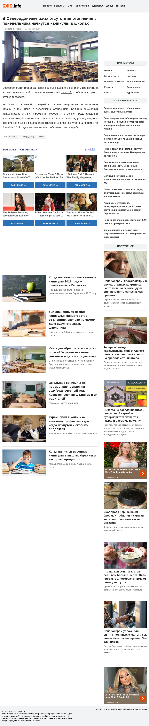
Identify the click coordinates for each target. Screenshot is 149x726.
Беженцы (131, 70)
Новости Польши (136, 81)
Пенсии (108, 70)
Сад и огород (134, 87)
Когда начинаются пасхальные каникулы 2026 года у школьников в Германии (72, 281)
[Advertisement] (50, 250)
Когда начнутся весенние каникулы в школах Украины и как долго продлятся (72, 455)
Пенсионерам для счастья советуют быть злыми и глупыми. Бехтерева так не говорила (124, 152)
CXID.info (66, 92)
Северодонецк (28, 137)
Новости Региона (12, 29)
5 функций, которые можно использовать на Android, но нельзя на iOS (125, 179)
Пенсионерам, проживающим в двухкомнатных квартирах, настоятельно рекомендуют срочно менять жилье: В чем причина (125, 288)
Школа (41, 137)
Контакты (108, 709)
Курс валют (133, 92)
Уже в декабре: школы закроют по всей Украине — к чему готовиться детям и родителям (72, 352)
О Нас (99, 709)
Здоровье (97, 5)
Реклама (118, 709)
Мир (70, 5)
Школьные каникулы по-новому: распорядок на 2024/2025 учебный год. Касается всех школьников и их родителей (73, 390)
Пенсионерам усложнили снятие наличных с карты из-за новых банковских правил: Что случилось (123, 166)
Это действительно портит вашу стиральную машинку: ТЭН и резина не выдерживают (125, 233)
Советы (108, 92)
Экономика (82, 5)
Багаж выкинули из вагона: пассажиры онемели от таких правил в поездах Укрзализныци (125, 138)
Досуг (109, 5)
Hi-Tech (120, 5)
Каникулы (13, 137)
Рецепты (108, 87)
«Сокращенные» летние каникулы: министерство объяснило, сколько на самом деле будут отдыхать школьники (72, 319)
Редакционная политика (135, 709)
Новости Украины (54, 5)
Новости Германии (114, 81)
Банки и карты (111, 76)
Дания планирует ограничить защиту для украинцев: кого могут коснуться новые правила (124, 193)
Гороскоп (131, 76)
